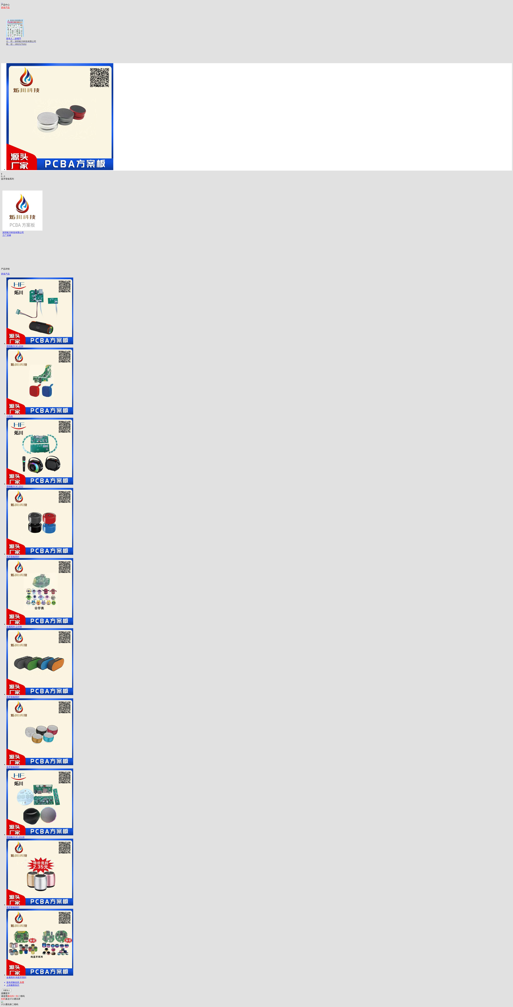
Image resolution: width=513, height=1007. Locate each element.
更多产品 (5, 7)
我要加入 (6, 990)
